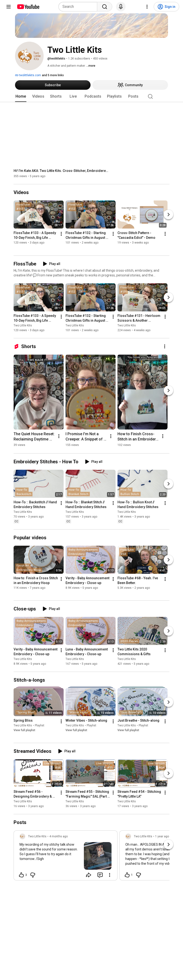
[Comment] (100, 875)
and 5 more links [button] (53, 75)
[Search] (104, 6)
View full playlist (24, 730)
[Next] (168, 215)
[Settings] (147, 7)
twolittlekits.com (29, 75)
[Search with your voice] (121, 6)
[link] (66, 857)
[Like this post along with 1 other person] (127, 875)
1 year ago (162, 836)
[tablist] (91, 96)
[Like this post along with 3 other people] (21, 875)
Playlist (39, 725)
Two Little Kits (23, 325)
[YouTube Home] (28, 6)
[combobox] (79, 7)
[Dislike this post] (32, 875)
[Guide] (8, 7)
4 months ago (58, 836)
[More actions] (61, 234)
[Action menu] (109, 875)
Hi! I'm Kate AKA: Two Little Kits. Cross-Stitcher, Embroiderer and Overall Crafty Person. (61, 171)
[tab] (20, 96)
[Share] (88, 875)
